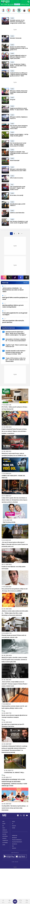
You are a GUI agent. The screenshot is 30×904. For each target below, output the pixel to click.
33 (7, 71)
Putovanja (5, 832)
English (14, 825)
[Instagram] (24, 815)
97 (3, 345)
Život (3, 827)
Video (13, 821)
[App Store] (21, 856)
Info (3, 821)
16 (7, 158)
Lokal (3, 844)
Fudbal (12, 18)
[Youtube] (27, 815)
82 (3, 350)
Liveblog (23, 4)
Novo (2, 4)
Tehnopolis (5, 840)
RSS (13, 846)
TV (12, 823)
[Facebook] (18, 815)
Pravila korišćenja (16, 839)
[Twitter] (21, 815)
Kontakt (14, 848)
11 (7, 106)
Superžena (5, 836)
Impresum (14, 837)
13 (7, 176)
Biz (3, 825)
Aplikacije (14, 844)
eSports (4, 838)
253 (3, 331)
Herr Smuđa (11, 4)
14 (7, 184)
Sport (3, 823)
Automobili (5, 842)
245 (3, 339)
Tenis (12, 184)
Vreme (13, 827)
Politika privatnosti (17, 841)
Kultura (4, 834)
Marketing (14, 835)
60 (3, 358)
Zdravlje (4, 830)
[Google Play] (9, 856)
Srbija (5, 4)
